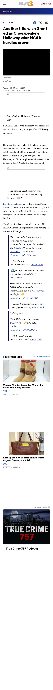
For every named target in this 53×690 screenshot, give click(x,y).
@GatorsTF (19, 247)
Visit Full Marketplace (41, 357)
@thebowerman (36, 290)
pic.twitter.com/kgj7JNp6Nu (23, 255)
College (8, 22)
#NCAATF (15, 251)
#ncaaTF (14, 322)
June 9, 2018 (37, 264)
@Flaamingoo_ (18, 277)
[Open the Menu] (4, 4)
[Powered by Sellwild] (46, 507)
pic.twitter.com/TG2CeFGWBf (24, 297)
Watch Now (45, 4)
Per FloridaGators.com (13, 203)
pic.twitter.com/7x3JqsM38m (23, 329)
